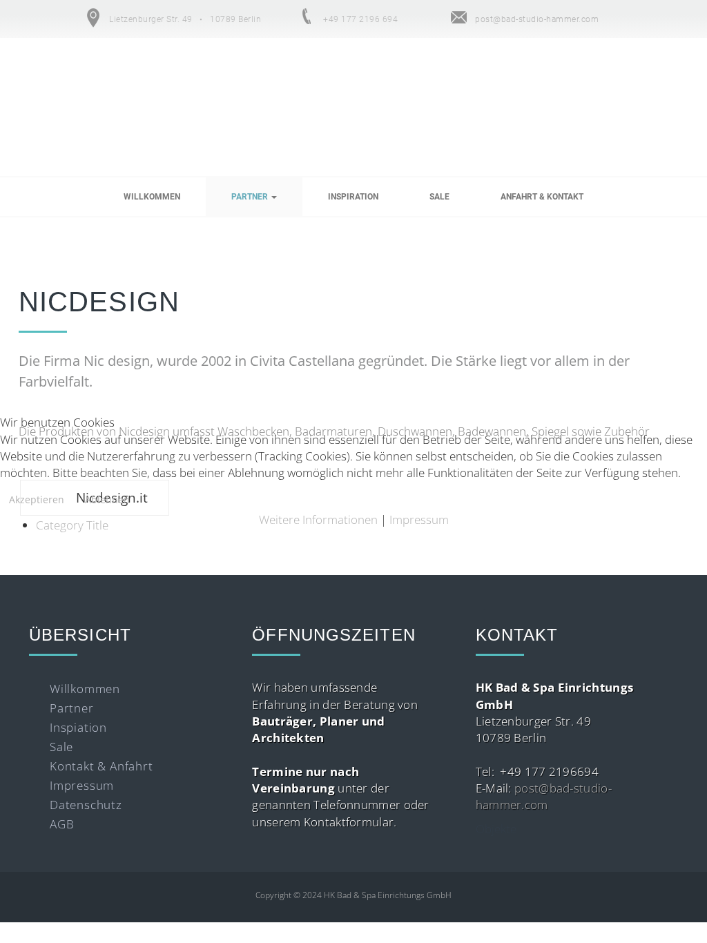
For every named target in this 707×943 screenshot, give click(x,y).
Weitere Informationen (318, 519)
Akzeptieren (36, 499)
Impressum (419, 519)
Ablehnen (107, 499)
